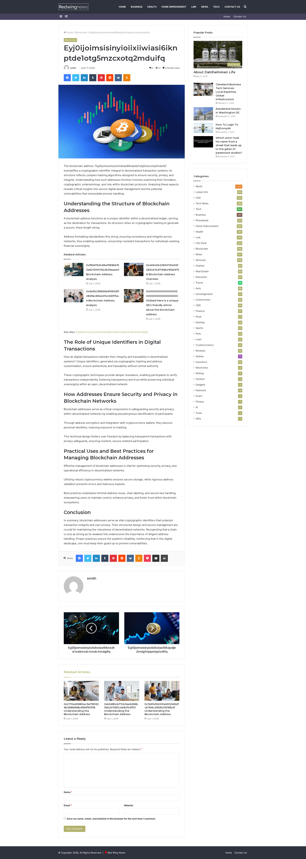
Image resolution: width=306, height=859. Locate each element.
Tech (216, 6)
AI (197, 407)
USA (198, 197)
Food (198, 316)
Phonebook (202, 220)
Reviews (200, 350)
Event (199, 396)
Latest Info (202, 192)
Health (152, 6)
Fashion (200, 265)
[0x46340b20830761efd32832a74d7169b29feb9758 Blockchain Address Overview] (133, 269)
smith (73, 68)
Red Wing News (116, 852)
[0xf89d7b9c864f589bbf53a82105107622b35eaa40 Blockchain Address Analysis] (73, 269)
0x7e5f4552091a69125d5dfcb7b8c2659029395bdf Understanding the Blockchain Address (161, 709)
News (204, 6)
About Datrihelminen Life (214, 72)
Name (68, 792)
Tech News (202, 203)
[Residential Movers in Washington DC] (203, 113)
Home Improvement (174, 6)
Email (68, 805)
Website (128, 805)
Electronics (202, 367)
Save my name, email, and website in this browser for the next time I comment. (111, 818)
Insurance (201, 362)
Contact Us (232, 6)
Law (193, 6)
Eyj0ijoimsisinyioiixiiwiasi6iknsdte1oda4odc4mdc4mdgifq (112, 332)
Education (201, 277)
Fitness (200, 401)
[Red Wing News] (73, 7)
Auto (198, 288)
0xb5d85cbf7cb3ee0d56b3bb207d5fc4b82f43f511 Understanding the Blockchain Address (121, 709)
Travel (199, 282)
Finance (200, 311)
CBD (198, 305)
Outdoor (200, 379)
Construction (203, 299)
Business (136, 6)
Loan (198, 339)
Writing (200, 373)
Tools (199, 413)
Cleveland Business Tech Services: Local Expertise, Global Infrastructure (228, 92)
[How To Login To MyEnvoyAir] (203, 128)
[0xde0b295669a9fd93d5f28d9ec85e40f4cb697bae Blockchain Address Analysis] (73, 295)
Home (122, 6)
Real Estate (202, 271)
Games (200, 356)
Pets (198, 333)
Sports (199, 328)
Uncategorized (204, 294)
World (199, 186)
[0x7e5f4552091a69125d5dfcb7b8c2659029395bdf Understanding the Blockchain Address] (162, 691)
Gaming (200, 322)
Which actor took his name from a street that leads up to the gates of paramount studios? (229, 145)
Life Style (201, 243)
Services (201, 260)
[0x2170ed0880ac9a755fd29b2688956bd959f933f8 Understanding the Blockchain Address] (81, 691)
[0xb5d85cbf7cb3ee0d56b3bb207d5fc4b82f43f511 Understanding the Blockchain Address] (121, 691)
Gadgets (200, 384)
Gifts (198, 418)
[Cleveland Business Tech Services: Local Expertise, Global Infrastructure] (203, 89)
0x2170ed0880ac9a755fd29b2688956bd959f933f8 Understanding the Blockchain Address (81, 709)
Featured (201, 390)
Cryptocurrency (205, 345)
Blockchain (81, 32)
